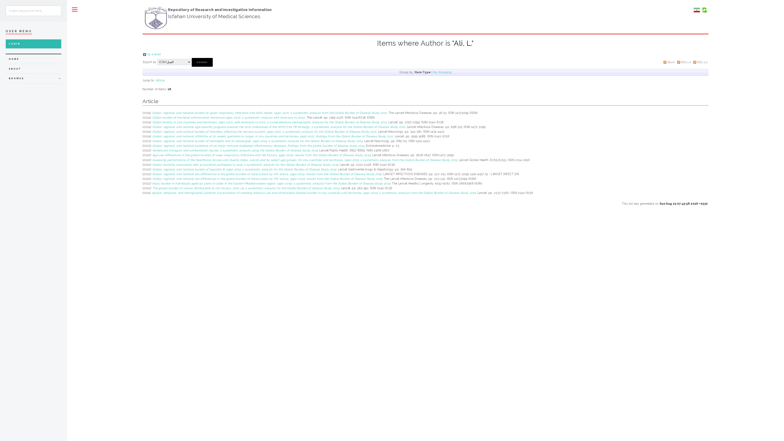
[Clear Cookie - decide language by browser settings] (704, 12)
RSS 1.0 (686, 62)
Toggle (74, 9)
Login (14, 43)
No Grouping (442, 72)
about (15, 69)
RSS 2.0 (702, 62)
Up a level (154, 54)
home (14, 59)
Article (160, 80)
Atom (671, 62)
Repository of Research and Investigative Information (220, 10)
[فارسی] (697, 12)
